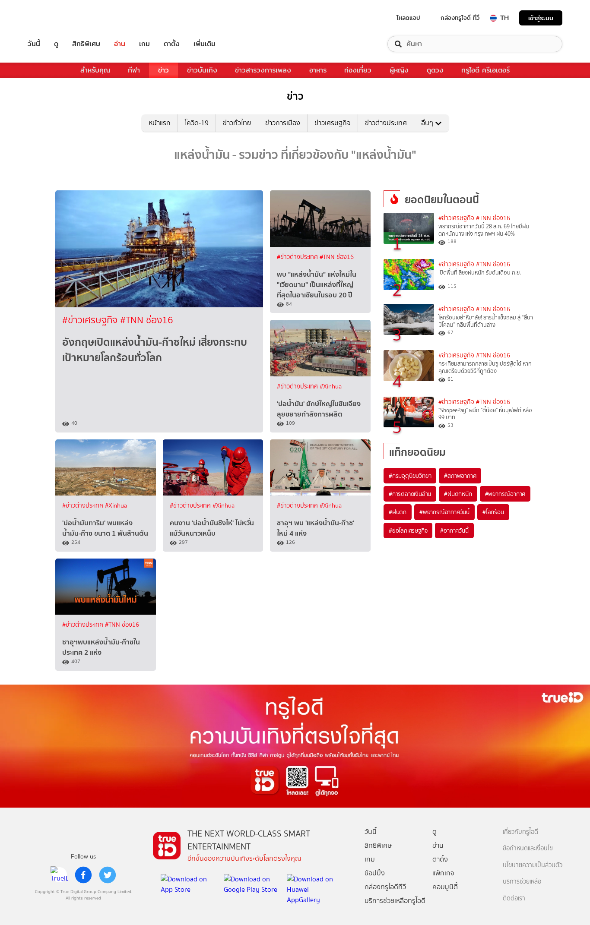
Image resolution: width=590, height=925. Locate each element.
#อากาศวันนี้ (454, 530)
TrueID (53, 17)
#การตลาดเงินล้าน (410, 493)
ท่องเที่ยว (357, 70)
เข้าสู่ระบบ (540, 18)
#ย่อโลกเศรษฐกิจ (408, 530)
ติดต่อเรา (514, 898)
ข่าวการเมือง (282, 123)
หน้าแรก (160, 123)
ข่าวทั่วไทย (237, 123)
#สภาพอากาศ (460, 475)
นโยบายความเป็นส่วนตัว (532, 865)
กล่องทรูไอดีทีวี (385, 887)
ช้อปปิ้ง (375, 873)
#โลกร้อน (493, 512)
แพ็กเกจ (443, 873)
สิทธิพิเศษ (86, 44)
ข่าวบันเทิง (202, 70)
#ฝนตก (397, 512)
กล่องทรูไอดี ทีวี (460, 17)
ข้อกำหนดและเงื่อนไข (528, 848)
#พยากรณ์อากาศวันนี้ (444, 512)
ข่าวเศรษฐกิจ (332, 123)
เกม (144, 44)
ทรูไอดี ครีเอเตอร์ (485, 70)
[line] (59, 875)
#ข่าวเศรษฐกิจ (91, 320)
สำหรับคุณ (95, 70)
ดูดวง (435, 70)
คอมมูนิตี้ (445, 887)
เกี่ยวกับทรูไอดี (520, 832)
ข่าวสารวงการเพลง (263, 70)
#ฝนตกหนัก (458, 493)
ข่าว (163, 70)
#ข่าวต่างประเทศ (298, 257)
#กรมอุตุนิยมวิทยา (410, 475)
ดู (56, 44)
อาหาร (318, 70)
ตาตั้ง (172, 44)
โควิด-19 (197, 123)
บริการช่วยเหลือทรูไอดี (395, 901)
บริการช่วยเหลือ (522, 881)
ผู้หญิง (399, 70)
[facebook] (83, 875)
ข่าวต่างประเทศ (386, 123)
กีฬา (134, 70)
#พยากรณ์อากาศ (505, 493)
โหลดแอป (408, 17)
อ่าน (119, 44)
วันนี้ (34, 44)
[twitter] (107, 875)
